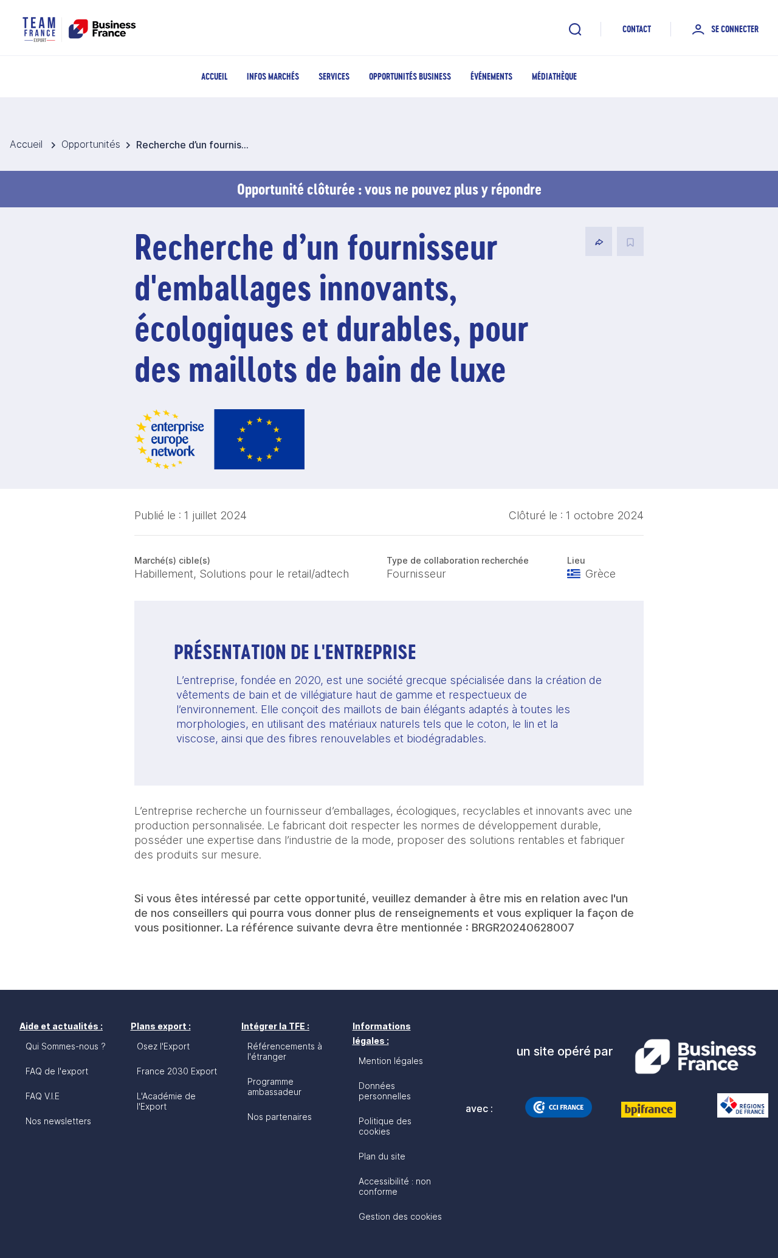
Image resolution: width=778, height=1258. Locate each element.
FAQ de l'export (57, 1071)
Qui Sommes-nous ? (66, 1046)
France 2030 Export (177, 1071)
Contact (636, 29)
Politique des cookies (385, 1126)
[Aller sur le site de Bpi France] (648, 1110)
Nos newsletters (58, 1121)
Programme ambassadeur (274, 1086)
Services (333, 76)
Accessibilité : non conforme (395, 1186)
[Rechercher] (575, 29)
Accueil (214, 76)
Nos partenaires (279, 1116)
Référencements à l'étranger (284, 1051)
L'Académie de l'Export (166, 1101)
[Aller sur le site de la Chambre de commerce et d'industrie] (558, 1107)
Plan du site (382, 1156)
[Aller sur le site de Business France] (695, 1056)
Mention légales (391, 1061)
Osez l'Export (163, 1046)
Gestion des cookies (400, 1216)
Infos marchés (273, 76)
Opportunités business (410, 76)
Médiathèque (554, 76)
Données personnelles (385, 1090)
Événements (491, 76)
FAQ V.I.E (43, 1096)
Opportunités (90, 144)
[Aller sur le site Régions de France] (736, 1105)
